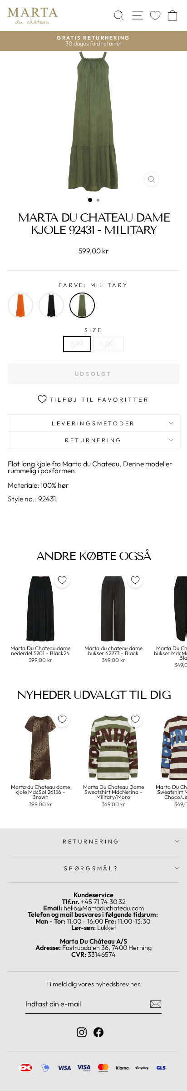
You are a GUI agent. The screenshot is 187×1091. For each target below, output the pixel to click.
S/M (77, 343)
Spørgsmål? (91, 868)
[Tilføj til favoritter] (62, 580)
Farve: (93, 285)
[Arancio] (20, 305)
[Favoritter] (155, 15)
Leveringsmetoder (93, 423)
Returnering (93, 440)
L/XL (109, 343)
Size (93, 330)
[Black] (51, 305)
